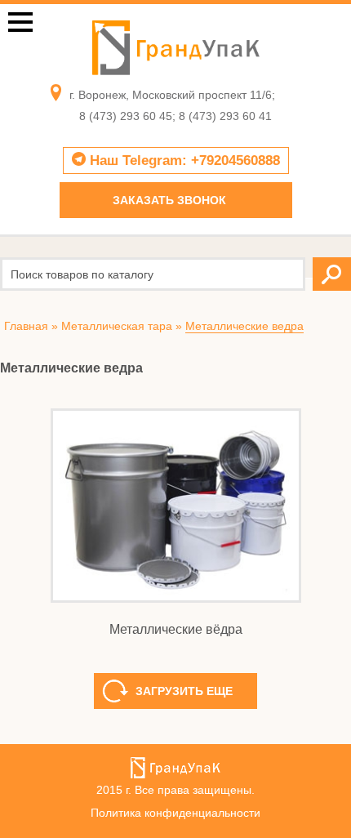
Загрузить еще (184, 629)
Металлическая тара (116, 325)
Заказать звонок (169, 200)
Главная (26, 325)
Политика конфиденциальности (175, 812)
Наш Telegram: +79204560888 (183, 160)
